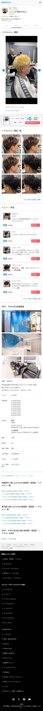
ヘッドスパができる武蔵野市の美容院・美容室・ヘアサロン (18, 499)
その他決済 (14, 430)
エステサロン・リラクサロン (13, 578)
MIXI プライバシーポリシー (12, 682)
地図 (35, 385)
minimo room (8, 648)
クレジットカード (16, 425)
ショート (9, 110)
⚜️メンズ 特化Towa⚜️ (18, 546)
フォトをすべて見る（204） (32, 199)
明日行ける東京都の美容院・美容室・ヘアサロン (15, 515)
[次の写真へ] (39, 70)
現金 (12, 420)
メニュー (26, 25)
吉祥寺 (26, 544)
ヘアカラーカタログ (10, 599)
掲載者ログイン (8, 663)
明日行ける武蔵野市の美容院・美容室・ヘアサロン (15, 491)
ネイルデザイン (8, 613)
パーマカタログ (8, 604)
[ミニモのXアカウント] (19, 700)
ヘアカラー (16, 110)
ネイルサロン (8, 564)
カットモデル (8, 623)
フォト (28, 546)
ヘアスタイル (8, 589)
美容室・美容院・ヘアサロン (13, 559)
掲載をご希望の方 (9, 653)
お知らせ (6, 644)
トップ (3, 544)
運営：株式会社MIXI (10, 639)
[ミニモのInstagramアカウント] (13, 700)
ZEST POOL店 (6, 546)
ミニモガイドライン (10, 667)
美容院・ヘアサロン (12, 544)
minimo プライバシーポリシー (13, 677)
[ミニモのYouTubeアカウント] (29, 700)
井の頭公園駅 (12, 539)
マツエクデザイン (9, 618)
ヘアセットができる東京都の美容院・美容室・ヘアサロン (17, 520)
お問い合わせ (15, 464)
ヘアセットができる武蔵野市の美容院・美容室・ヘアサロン (18, 497)
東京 (21, 544)
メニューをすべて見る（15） (32, 299)
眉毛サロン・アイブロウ (11, 573)
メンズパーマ (8, 608)
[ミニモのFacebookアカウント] (24, 700)
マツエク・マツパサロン (11, 568)
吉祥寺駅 (32, 544)
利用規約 (6, 672)
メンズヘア (7, 594)
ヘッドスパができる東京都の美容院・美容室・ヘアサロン (17, 523)
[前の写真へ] (3, 70)
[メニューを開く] (40, 2)
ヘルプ (6, 686)
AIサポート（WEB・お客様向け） (14, 691)
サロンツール (8, 658)
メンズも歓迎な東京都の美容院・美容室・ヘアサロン (16, 518)
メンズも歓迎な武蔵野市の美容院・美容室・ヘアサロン (17, 494)
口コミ (36, 25)
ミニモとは (7, 634)
